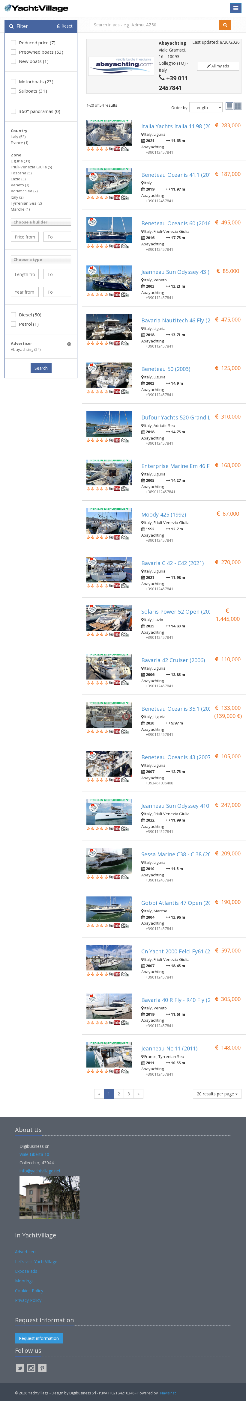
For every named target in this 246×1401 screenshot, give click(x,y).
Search (41, 368)
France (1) (19, 142)
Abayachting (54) (25, 349)
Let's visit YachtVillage (36, 1261)
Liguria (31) (20, 161)
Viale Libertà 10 (34, 1154)
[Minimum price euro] (25, 237)
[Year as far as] (57, 292)
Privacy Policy (28, 1300)
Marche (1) (20, 209)
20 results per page (216, 1094)
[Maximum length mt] (57, 274)
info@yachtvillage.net (40, 1171)
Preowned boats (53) (41, 52)
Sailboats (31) (33, 91)
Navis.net (168, 1393)
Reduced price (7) (37, 43)
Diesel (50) (30, 315)
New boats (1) (34, 61)
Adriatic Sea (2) (24, 191)
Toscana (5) (21, 173)
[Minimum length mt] (25, 274)
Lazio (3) (18, 179)
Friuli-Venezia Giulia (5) (31, 167)
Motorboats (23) (36, 81)
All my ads (220, 66)
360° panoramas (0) (39, 111)
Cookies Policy (29, 1290)
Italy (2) (17, 197)
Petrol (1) (29, 324)
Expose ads (26, 1271)
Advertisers (26, 1251)
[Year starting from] (25, 292)
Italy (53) (18, 136)
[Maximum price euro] (57, 237)
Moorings (24, 1281)
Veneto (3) (20, 185)
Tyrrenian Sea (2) (26, 203)
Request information (39, 1338)
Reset (66, 26)
